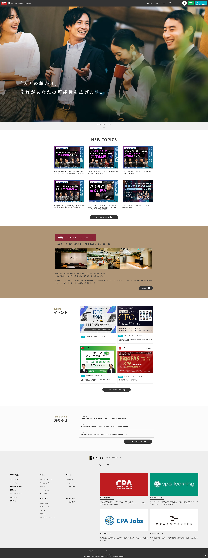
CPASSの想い (15, 475)
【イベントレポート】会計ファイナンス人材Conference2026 (136, 206)
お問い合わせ (99, 551)
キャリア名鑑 (70, 499)
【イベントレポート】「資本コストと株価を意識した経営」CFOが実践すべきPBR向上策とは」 (69, 206)
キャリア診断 (70, 502)
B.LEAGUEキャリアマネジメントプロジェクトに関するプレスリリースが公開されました (105, 426)
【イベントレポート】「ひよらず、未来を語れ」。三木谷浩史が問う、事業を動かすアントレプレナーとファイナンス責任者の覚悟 (103, 207)
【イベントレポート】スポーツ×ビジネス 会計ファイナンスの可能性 (137, 172)
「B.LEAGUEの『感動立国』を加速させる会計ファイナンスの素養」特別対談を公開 (103, 419)
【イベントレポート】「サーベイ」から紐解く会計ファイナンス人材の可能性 (103, 172)
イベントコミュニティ (171, 3)
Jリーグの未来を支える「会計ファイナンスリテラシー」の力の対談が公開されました (104, 434)
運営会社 (91, 551)
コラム (42, 475)
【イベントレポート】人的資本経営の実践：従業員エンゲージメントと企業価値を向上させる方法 (69, 172)
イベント (68, 475)
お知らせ (179, 3)
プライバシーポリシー (110, 551)
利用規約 (116, 556)
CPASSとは (149, 3)
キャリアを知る (164, 3)
